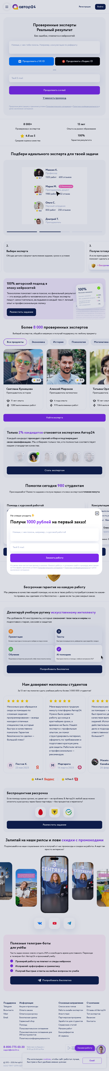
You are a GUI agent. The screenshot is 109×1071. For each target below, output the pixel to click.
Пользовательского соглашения (50, 568)
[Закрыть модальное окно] (97, 513)
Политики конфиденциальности (77, 568)
